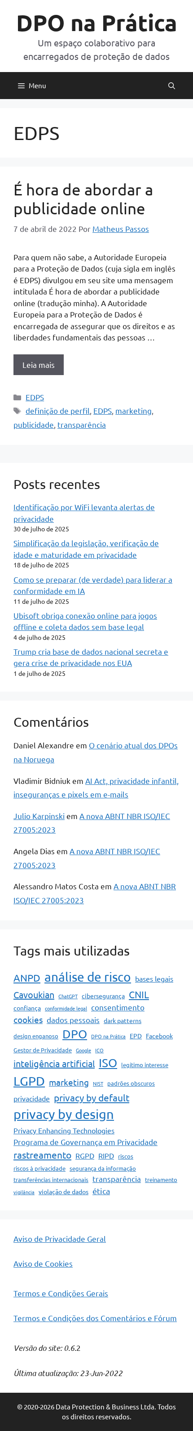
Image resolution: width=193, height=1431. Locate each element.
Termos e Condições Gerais (60, 1293)
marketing (133, 410)
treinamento (161, 1179)
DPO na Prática (96, 22)
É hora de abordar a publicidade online (83, 198)
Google (83, 1050)
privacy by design (63, 1114)
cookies (28, 1019)
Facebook (159, 1036)
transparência (81, 424)
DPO (74, 1034)
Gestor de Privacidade (42, 1050)
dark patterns (122, 1020)
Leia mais (38, 364)
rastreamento (42, 1154)
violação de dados (63, 1191)
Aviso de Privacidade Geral (59, 1238)
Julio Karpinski (39, 815)
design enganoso (35, 1036)
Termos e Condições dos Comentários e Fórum (95, 1317)
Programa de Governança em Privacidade (85, 1141)
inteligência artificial (54, 1063)
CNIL (139, 994)
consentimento (118, 1007)
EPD (136, 1036)
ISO (108, 1063)
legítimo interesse (144, 1065)
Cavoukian (33, 994)
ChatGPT (68, 996)
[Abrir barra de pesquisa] (171, 85)
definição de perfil (58, 410)
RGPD (84, 1155)
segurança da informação (103, 1168)
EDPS (35, 397)
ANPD (26, 977)
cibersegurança (103, 996)
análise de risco (87, 976)
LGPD (29, 1080)
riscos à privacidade (39, 1168)
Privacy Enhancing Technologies (63, 1130)
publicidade (33, 424)
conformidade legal (66, 1008)
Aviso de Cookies (43, 1263)
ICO (99, 1050)
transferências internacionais (50, 1179)
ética (101, 1191)
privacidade (31, 1098)
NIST (98, 1083)
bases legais (154, 978)
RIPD (106, 1155)
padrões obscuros (131, 1083)
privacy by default (91, 1097)
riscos (125, 1156)
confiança (27, 1008)
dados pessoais (73, 1019)
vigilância (24, 1192)
